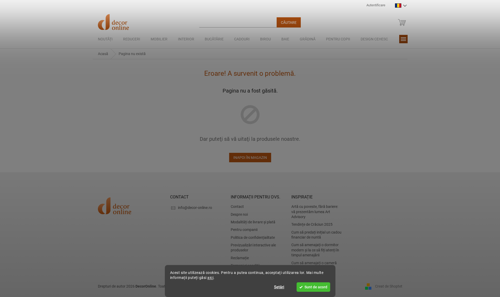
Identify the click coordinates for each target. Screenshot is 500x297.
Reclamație (240, 258)
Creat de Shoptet (388, 286)
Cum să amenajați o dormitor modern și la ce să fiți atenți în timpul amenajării (315, 250)
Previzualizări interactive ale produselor (253, 247)
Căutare (289, 22)
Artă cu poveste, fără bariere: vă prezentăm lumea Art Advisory (314, 211)
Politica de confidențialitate (253, 237)
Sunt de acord (315, 287)
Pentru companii (244, 230)
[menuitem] (105, 39)
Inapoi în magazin (250, 157)
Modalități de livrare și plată (253, 222)
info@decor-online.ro (195, 208)
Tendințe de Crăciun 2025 (312, 224)
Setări (279, 287)
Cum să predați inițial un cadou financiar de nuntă (316, 234)
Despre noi (239, 214)
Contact (237, 206)
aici (210, 278)
